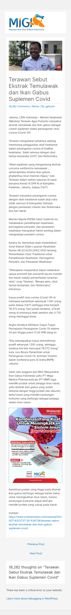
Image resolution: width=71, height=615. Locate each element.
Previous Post (35, 544)
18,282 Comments (19, 106)
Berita (35, 106)
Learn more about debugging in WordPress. (32, 598)
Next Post (36, 553)
